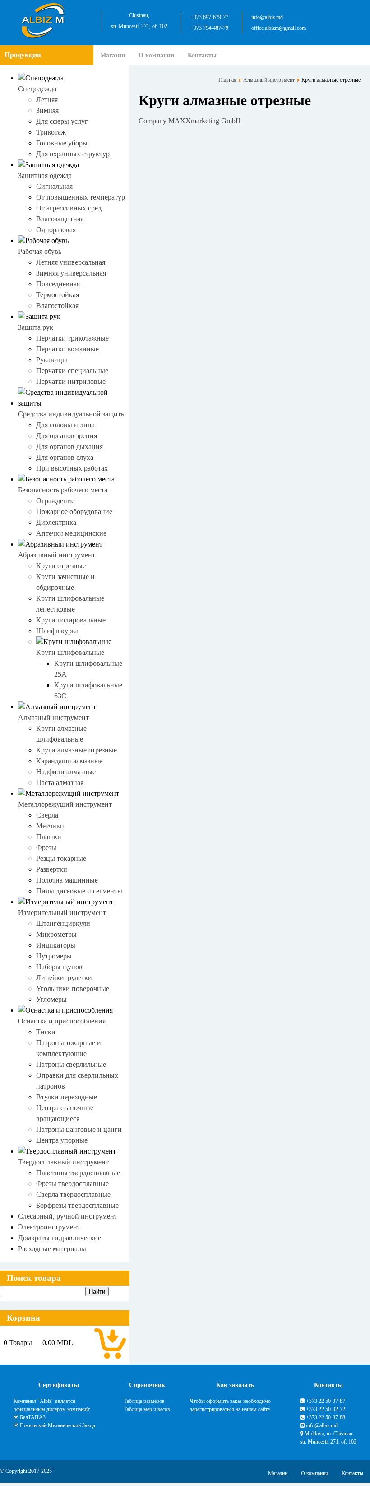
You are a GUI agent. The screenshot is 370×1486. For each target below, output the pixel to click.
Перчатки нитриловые (71, 381)
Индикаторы (55, 945)
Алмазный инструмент (53, 717)
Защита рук (35, 327)
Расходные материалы (52, 1248)
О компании (156, 55)
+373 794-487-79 (209, 28)
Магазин (112, 55)
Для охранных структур (73, 154)
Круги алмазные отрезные (76, 750)
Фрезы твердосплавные (72, 1183)
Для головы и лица (65, 425)
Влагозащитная (59, 219)
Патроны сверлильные (71, 1064)
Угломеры (51, 999)
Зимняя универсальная (71, 273)
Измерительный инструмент (62, 912)
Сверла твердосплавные (73, 1194)
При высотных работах (72, 468)
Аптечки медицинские (71, 533)
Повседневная (58, 284)
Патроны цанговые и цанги (79, 1129)
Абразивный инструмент (56, 555)
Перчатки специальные (72, 370)
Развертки (51, 869)
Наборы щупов (59, 967)
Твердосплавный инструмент (63, 1162)
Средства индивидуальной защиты (72, 414)
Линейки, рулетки (64, 977)
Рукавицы (51, 360)
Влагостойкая (57, 305)
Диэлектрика (56, 522)
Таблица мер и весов (147, 1409)
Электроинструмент (49, 1227)
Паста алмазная (59, 782)
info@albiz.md (267, 17)
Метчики (50, 826)
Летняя (47, 99)
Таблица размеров (144, 1401)
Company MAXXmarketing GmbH (190, 121)
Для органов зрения (66, 435)
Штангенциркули (63, 923)
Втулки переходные (66, 1097)
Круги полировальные (71, 620)
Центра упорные (62, 1140)
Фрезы (46, 847)
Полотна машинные (67, 880)
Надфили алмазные (66, 772)
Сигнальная (54, 186)
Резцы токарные (61, 858)
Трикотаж (51, 132)
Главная (227, 80)
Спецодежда (37, 89)
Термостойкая (57, 295)
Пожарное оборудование (74, 511)
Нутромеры (54, 956)
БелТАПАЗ (33, 1417)
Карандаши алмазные (69, 761)
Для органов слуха (64, 457)
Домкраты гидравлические (59, 1238)
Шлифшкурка (57, 631)
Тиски (46, 1032)
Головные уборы (62, 143)
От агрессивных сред (69, 208)
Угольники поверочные (72, 988)
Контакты (202, 55)
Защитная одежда (45, 175)
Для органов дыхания (69, 446)
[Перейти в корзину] (110, 1343)
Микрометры (56, 934)
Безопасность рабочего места (62, 490)
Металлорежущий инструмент (65, 804)
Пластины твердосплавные (78, 1173)
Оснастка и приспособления (62, 1021)
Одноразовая (56, 230)
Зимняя (47, 110)
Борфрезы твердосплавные (77, 1205)
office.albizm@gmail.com (278, 28)
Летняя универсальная (70, 262)
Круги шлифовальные (70, 652)
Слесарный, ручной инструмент (67, 1216)
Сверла (47, 815)
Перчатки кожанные (67, 349)
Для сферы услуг (62, 121)
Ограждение (55, 501)
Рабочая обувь (39, 251)
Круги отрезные (61, 566)
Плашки (48, 837)
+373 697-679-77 (209, 17)
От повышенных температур (80, 197)
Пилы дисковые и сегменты (79, 891)
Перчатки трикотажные (72, 338)
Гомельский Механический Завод (57, 1425)
